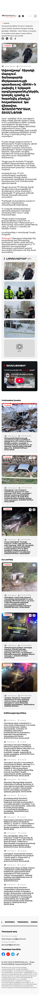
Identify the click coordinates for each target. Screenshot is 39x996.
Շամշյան (7, 45)
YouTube (25, 370)
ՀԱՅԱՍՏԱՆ (22, 922)
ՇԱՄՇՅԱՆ (10, 922)
